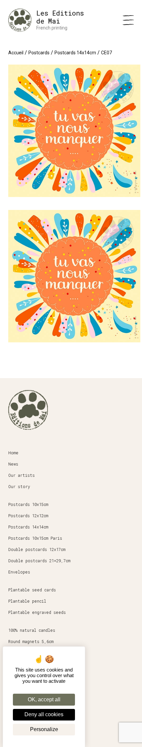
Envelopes (19, 571)
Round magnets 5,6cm (30, 641)
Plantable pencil (27, 601)
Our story (19, 486)
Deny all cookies (43, 714)
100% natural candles (31, 630)
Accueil (15, 52)
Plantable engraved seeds (37, 612)
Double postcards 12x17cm (36, 549)
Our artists (21, 475)
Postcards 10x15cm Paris (35, 538)
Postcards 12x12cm (28, 515)
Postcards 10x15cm (28, 504)
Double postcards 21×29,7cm (39, 560)
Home (13, 452)
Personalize (44, 729)
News (13, 464)
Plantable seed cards (32, 589)
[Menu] (128, 20)
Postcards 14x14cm (75, 52)
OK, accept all (44, 699)
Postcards (39, 52)
